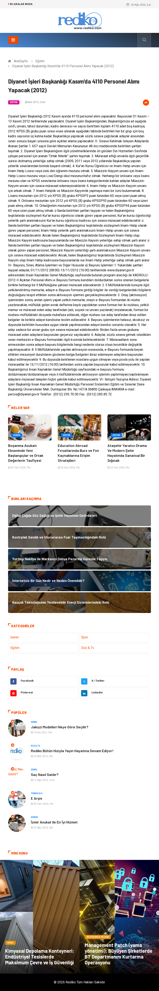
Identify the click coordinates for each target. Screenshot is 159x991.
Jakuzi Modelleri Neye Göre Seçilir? (59, 727)
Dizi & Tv (87, 648)
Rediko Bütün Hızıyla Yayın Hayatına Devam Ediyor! (72, 750)
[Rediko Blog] (79, 20)
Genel (14, 637)
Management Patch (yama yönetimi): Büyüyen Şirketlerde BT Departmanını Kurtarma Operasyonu (118, 953)
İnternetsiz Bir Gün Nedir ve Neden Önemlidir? (65, 4)
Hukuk (16, 435)
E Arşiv (36, 798)
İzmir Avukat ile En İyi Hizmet (54, 822)
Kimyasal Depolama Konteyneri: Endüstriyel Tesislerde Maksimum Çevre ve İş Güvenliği (39, 956)
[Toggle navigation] (13, 40)
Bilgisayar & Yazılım (98, 937)
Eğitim (40, 61)
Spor (84, 637)
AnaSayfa (21, 61)
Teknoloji (36, 793)
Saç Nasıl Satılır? (45, 774)
